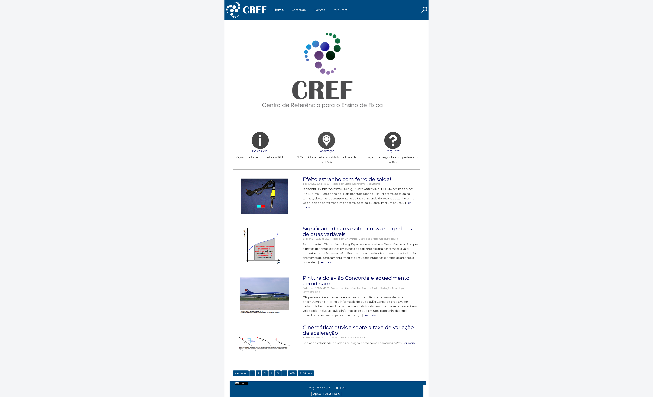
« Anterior (241, 373)
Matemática (379, 239)
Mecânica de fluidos (368, 288)
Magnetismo (373, 184)
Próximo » (306, 373)
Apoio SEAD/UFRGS (326, 394)
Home (278, 10)
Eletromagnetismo (355, 184)
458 (292, 373)
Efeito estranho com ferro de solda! (347, 179)
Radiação (385, 288)
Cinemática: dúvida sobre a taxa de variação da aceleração (358, 330)
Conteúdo (299, 10)
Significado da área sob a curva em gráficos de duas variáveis (357, 231)
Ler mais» (326, 262)
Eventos (319, 10)
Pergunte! (340, 10)
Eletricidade (365, 239)
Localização (326, 151)
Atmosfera (350, 288)
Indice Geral (260, 151)
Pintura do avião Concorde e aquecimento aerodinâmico (356, 281)
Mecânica (392, 239)
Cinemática (351, 239)
